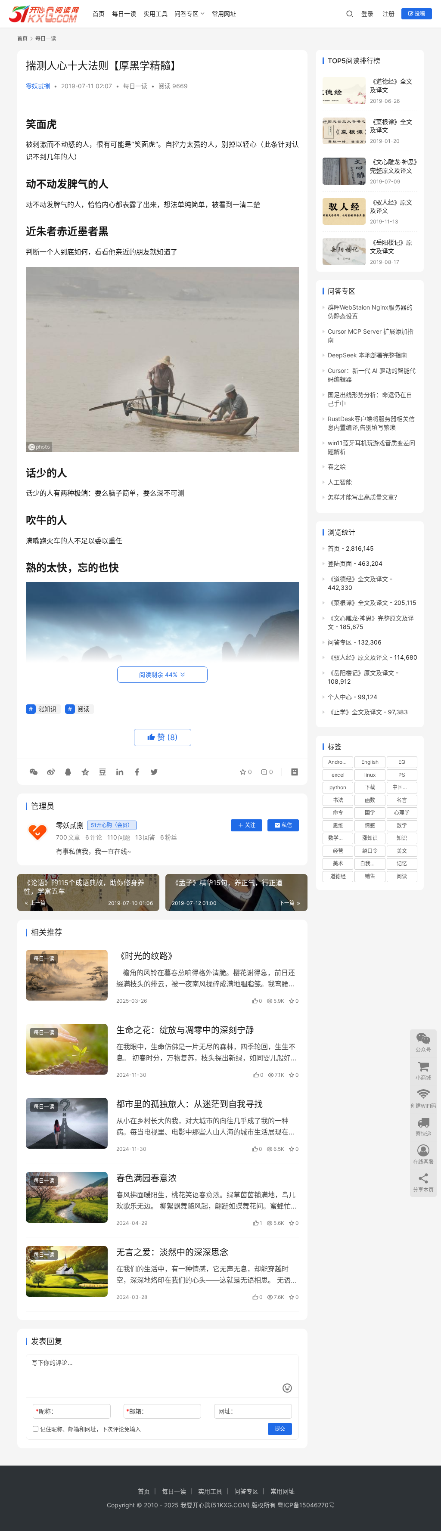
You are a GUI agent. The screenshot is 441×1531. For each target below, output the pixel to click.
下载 (370, 787)
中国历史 (402, 787)
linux (370, 775)
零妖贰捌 (38, 86)
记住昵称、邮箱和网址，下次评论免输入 (89, 1429)
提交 (280, 1429)
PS (401, 775)
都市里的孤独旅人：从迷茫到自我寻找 (189, 1104)
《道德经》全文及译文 (358, 579)
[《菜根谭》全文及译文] (344, 131)
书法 (338, 800)
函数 (370, 800)
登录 (367, 13)
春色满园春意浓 (146, 1178)
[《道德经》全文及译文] (344, 90)
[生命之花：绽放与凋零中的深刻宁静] (67, 1049)
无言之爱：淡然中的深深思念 (172, 1252)
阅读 (84, 709)
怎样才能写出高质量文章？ (364, 497)
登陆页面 (340, 563)
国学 (370, 812)
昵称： (46, 1411)
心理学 (402, 812)
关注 (250, 825)
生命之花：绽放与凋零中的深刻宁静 (185, 1030)
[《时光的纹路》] (67, 975)
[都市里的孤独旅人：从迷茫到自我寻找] (67, 1123)
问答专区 (186, 13)
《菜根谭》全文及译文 (358, 602)
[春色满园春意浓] (67, 1197)
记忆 (402, 863)
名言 (402, 800)
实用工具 (155, 13)
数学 (402, 825)
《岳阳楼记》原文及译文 (361, 672)
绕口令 (370, 851)
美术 (338, 863)
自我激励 (370, 863)
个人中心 (340, 696)
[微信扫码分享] (33, 772)
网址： (227, 1411)
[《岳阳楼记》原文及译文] (344, 251)
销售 (370, 876)
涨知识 (47, 709)
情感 (370, 825)
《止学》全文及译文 (355, 712)
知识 (402, 838)
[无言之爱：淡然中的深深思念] (67, 1271)
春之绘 (337, 466)
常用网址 (224, 13)
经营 (338, 851)
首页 (99, 13)
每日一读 (124, 13)
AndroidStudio (340, 762)
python (337, 787)
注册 (388, 13)
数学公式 (338, 838)
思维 (338, 825)
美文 (402, 851)
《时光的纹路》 (146, 956)
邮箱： (136, 1411)
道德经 (338, 876)
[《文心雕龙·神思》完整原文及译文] (344, 171)
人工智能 (340, 482)
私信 (287, 825)
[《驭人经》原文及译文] (344, 211)
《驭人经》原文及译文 (358, 657)
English (370, 762)
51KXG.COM (230, 1505)
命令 (338, 812)
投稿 (419, 13)
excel (338, 775)
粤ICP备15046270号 (306, 1505)
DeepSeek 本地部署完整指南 (367, 355)
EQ (401, 762)
